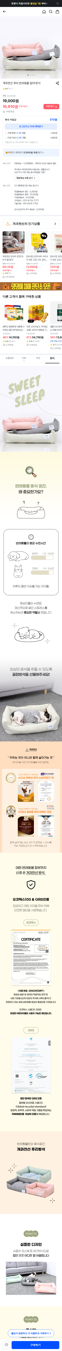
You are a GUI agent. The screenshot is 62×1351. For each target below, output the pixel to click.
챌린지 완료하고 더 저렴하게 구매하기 (30, 1333)
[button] (29, 3)
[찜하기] (22, 251)
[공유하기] (57, 83)
